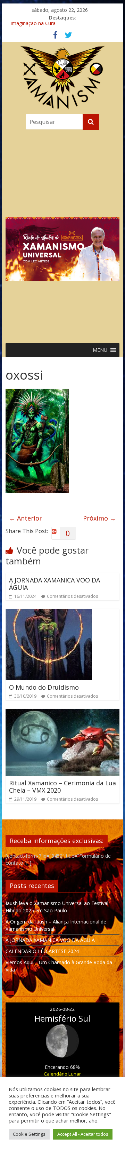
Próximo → (99, 518)
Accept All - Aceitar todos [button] (82, 1134)
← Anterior (25, 518)
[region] (62, 235)
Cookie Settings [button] (29, 1134)
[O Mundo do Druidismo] (49, 613)
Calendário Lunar (62, 1074)
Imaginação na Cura (33, 25)
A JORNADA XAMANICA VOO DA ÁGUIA (54, 584)
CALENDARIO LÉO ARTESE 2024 (42, 951)
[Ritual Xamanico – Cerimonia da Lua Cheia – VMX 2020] (62, 713)
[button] (62, 235)
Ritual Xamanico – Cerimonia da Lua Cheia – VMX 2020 (62, 787)
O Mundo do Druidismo (44, 687)
